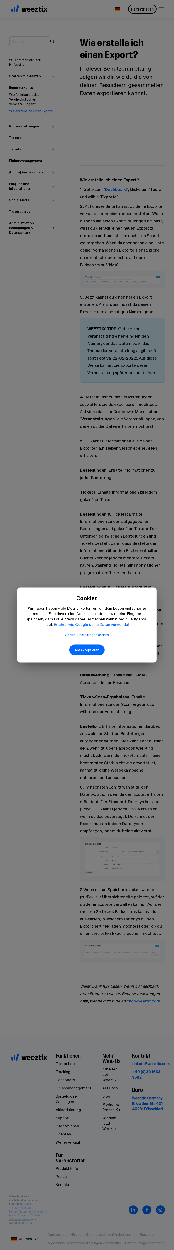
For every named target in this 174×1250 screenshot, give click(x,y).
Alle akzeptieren (87, 650)
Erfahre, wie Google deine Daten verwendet (91, 625)
